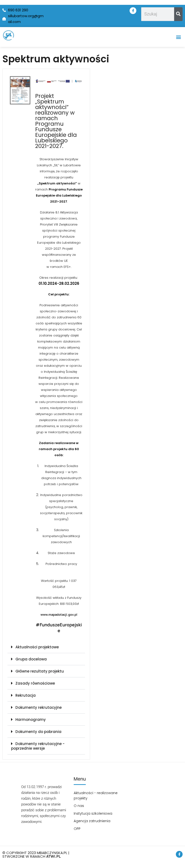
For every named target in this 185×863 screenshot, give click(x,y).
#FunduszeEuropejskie (59, 627)
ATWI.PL (53, 856)
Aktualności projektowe (37, 647)
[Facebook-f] (133, 10)
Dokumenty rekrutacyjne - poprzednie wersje (38, 746)
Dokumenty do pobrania (38, 731)
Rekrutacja (25, 695)
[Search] (178, 14)
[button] (179, 37)
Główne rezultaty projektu (39, 671)
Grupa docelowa (31, 659)
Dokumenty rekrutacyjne (38, 707)
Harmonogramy (30, 719)
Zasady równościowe (35, 683)
